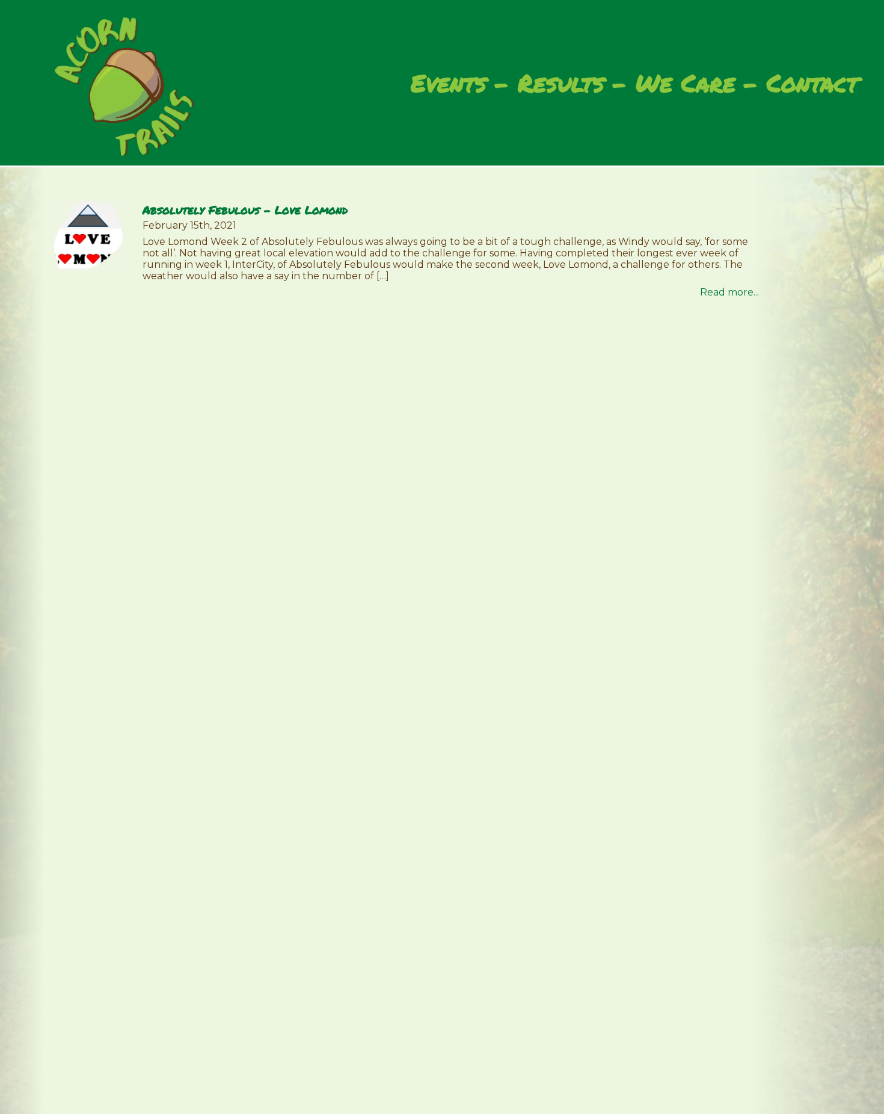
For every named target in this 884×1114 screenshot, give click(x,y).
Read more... (729, 292)
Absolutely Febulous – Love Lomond (245, 210)
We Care (685, 83)
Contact (812, 83)
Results (561, 83)
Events (449, 83)
